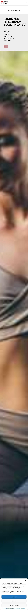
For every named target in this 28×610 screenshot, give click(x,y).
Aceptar (14, 597)
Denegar (14, 601)
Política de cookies (7, 608)
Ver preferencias (14, 605)
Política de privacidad (15, 608)
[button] (26, 580)
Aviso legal (23, 608)
